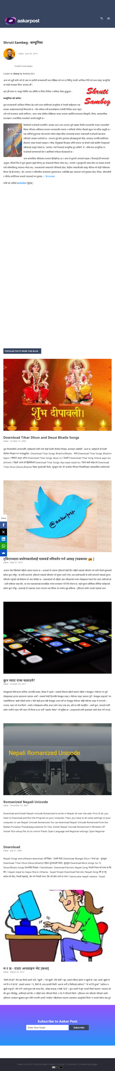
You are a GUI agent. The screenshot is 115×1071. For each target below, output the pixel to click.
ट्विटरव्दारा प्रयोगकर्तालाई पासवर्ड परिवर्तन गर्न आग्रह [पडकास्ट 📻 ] (48, 558)
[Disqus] (57, 231)
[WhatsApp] (3, 545)
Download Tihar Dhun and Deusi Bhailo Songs (41, 437)
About (52, 1064)
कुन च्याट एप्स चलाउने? (19, 680)
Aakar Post (23, 1064)
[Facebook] (3, 525)
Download (11, 847)
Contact (61, 1064)
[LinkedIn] (3, 539)
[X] (3, 532)
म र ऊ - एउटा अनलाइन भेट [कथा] (26, 968)
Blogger (94, 1064)
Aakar (45, 1064)
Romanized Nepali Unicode (25, 801)
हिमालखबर (50, 176)
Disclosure (72, 1064)
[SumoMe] (3, 552)
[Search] (102, 18)
